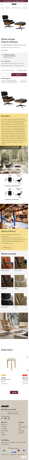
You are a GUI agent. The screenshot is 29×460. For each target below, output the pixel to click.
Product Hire (21, 433)
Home (2, 7)
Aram (7, 454)
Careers (3, 433)
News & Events (4, 431)
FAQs (20, 428)
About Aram (4, 424)
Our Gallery (4, 428)
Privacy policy (13, 454)
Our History (3, 426)
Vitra (18, 47)
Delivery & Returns (23, 426)
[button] (2, 4)
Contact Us (3, 435)
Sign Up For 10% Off (13, 413)
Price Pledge (21, 431)
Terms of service (20, 454)
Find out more (6, 247)
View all (14, 392)
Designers (8, 7)
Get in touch (23, 81)
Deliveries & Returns (12, 234)
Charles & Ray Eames (16, 7)
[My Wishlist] (22, 4)
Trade (20, 424)
